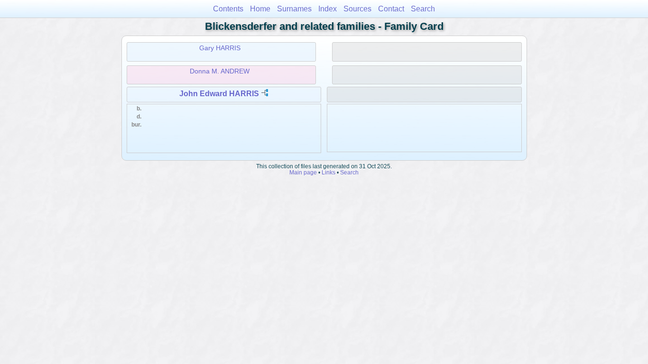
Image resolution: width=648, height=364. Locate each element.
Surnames (294, 9)
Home (260, 9)
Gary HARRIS (220, 48)
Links (328, 172)
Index (327, 9)
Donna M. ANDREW (220, 71)
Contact (391, 9)
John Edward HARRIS (219, 94)
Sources (357, 9)
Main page (303, 172)
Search (423, 9)
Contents (228, 9)
